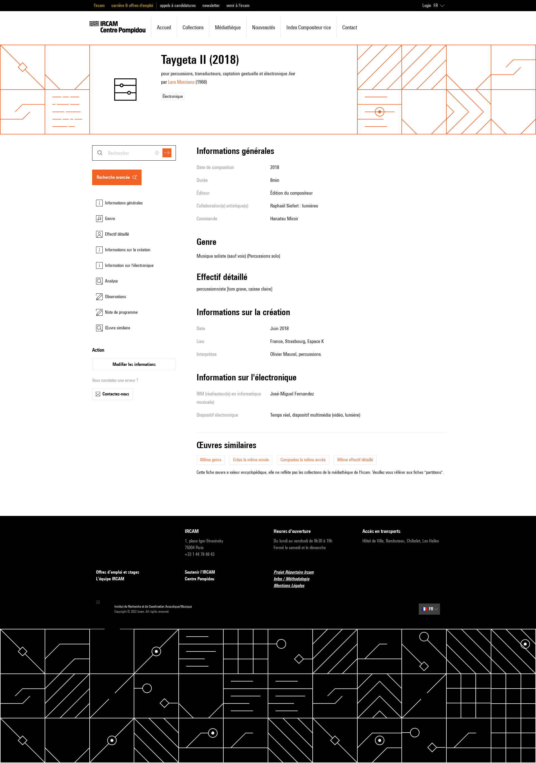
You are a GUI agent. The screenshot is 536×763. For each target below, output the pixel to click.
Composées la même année (303, 459)
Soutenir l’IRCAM (200, 572)
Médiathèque (228, 27)
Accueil (164, 27)
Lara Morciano (181, 82)
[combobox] (134, 153)
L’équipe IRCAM (110, 578)
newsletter (211, 5)
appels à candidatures (178, 5)
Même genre (210, 459)
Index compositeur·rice (308, 27)
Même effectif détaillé (355, 459)
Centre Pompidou (199, 578)
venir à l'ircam (238, 5)
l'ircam (99, 5)
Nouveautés (263, 27)
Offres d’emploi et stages (117, 572)
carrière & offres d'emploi (132, 5)
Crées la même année (251, 459)
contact (349, 27)
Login (426, 5)
